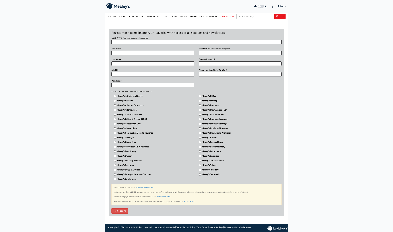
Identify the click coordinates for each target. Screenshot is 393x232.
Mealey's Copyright (125, 138)
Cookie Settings (216, 227)
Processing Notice (232, 227)
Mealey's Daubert (124, 156)
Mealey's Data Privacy (126, 151)
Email (129, 38)
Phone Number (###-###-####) (213, 70)
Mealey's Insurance (210, 105)
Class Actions (176, 16)
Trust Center (202, 227)
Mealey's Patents (209, 138)
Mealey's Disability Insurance (129, 161)
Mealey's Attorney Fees (127, 110)
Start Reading (119, 211)
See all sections (226, 16)
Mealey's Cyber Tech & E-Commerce (133, 147)
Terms (179, 227)
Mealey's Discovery (125, 165)
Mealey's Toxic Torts (210, 170)
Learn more (159, 227)
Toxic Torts (162, 16)
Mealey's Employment (126, 179)
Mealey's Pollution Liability (213, 147)
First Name (116, 49)
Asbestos (111, 16)
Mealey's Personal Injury (212, 142)
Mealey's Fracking (209, 101)
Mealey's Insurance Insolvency (215, 119)
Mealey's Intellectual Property (215, 128)
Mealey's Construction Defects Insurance (135, 133)
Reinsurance (211, 16)
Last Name (116, 59)
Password (214, 49)
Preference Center (163, 197)
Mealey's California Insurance (129, 115)
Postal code (116, 81)
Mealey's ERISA (209, 96)
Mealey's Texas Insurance (213, 161)
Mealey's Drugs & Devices (128, 170)
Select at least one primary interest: (131, 92)
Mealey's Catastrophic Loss (129, 124)
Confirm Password (207, 59)
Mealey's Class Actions (127, 128)
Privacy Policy (189, 201)
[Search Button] (277, 16)
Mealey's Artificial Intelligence (130, 96)
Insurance (150, 16)
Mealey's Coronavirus (126, 142)
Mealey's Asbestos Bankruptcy (130, 105)
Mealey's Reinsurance (211, 151)
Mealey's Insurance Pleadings (214, 124)
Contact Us (170, 227)
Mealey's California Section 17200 (132, 119)
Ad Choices (246, 227)
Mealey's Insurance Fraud (213, 115)
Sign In (283, 6)
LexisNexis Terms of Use (144, 187)
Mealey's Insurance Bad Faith (214, 110)
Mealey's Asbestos (125, 101)
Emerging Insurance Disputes (131, 16)
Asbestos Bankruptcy (194, 16)
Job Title (115, 70)
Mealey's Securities (210, 156)
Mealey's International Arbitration (216, 133)
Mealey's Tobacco (209, 165)
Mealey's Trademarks (211, 174)
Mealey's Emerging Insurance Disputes (134, 174)
